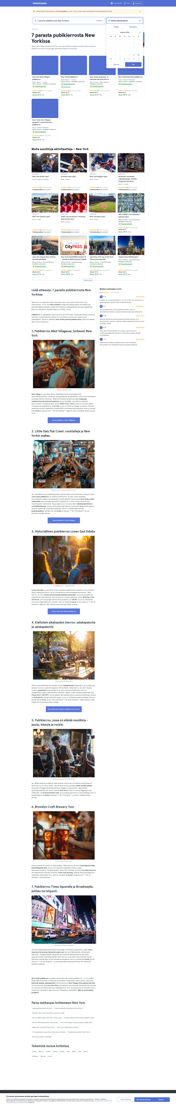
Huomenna (133, 27)
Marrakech (35, 1056)
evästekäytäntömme (100, 1101)
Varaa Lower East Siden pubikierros (64, 611)
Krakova (55, 1051)
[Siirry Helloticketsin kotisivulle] (40, 3)
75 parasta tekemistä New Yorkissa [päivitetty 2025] (79, 1017)
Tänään (116, 27)
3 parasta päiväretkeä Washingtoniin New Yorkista (68, 1008)
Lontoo (50, 1056)
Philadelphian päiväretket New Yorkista (79, 1032)
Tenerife (48, 1051)
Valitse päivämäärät (119, 21)
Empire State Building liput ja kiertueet (68, 1027)
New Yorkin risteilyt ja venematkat (42, 1037)
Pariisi (68, 1051)
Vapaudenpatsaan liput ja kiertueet (42, 1008)
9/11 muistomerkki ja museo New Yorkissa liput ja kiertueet (49, 1032)
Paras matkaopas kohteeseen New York (58, 1002)
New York (35, 29)
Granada (62, 1051)
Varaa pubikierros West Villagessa (63, 420)
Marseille (43, 1056)
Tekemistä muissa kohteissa (50, 1046)
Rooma (34, 1051)
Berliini (74, 1051)
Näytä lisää (88, 280)
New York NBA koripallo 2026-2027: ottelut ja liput (47, 1017)
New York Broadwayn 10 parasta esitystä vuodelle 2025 (76, 1022)
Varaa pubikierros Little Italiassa (64, 520)
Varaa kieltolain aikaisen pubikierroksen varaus (64, 709)
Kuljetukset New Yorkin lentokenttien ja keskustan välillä (48, 1013)
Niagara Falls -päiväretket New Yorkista (43, 1027)
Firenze (85, 1051)
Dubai (79, 1051)
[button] (45, 76)
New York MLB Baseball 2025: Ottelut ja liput (45, 1022)
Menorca (41, 1051)
